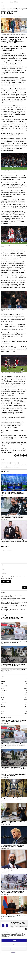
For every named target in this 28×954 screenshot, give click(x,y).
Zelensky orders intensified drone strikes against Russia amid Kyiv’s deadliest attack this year (14, 603)
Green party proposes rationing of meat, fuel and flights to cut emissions (13, 670)
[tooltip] (15, 455)
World (2, 713)
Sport (2, 6)
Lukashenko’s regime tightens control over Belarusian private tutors (13, 822)
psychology (10, 467)
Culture (2, 688)
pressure (4, 467)
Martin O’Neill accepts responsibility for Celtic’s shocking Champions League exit (12, 517)
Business (3, 681)
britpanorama (15, 462)
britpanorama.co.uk (6, 465)
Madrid (24, 465)
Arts (2, 679)
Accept (14, 940)
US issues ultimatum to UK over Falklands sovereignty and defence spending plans (12, 846)
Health (2, 695)
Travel (2, 709)
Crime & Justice (4, 685)
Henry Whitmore (5, 723)
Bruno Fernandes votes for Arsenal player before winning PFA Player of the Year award (14, 540)
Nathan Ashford (5, 771)
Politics (2, 699)
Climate (2, 683)
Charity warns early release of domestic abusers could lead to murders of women (12, 798)
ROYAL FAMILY (4, 702)
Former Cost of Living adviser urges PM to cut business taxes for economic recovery (13, 595)
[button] (26, 929)
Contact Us (13, 952)
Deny (14, 944)
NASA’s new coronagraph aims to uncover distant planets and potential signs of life (12, 892)
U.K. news (3, 711)
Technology (3, 706)
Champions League (16, 465)
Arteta (8, 462)
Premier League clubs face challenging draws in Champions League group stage (12, 493)
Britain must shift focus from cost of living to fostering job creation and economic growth (13, 599)
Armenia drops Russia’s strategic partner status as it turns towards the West (14, 915)
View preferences (14, 949)
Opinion (2, 697)
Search (2, 585)
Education (3, 692)
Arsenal (3, 462)
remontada (17, 467)
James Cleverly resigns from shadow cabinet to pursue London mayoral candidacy (14, 869)
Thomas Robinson (6, 16)
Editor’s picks (4, 690)
